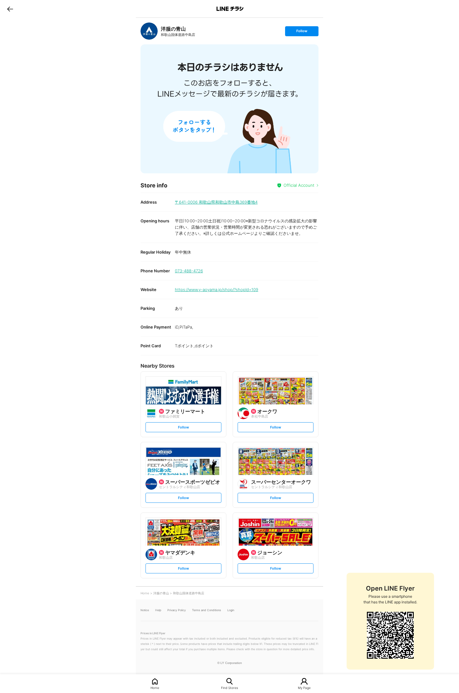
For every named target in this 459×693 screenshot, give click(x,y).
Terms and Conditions (206, 610)
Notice (145, 610)
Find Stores (229, 687)
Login (230, 610)
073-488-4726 (189, 270)
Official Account (299, 185)
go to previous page (10, 8)
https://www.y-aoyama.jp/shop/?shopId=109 (216, 289)
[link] (149, 31)
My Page (304, 687)
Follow (301, 32)
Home (155, 687)
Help (158, 610)
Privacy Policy (176, 610)
